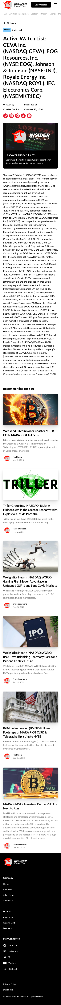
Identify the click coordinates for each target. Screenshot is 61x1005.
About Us (7, 889)
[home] (15, 5)
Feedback (7, 928)
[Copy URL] (5, 115)
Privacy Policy (9, 984)
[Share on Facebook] (29, 115)
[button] (55, 4)
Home (6, 884)
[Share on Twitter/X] (23, 115)
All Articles (8, 917)
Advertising (8, 895)
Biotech (34, 13)
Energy (52, 13)
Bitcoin (43, 13)
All (5, 13)
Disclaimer (8, 989)
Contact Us (8, 900)
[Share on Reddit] (17, 115)
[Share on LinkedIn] (11, 115)
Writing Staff (9, 922)
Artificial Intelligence (19, 13)
